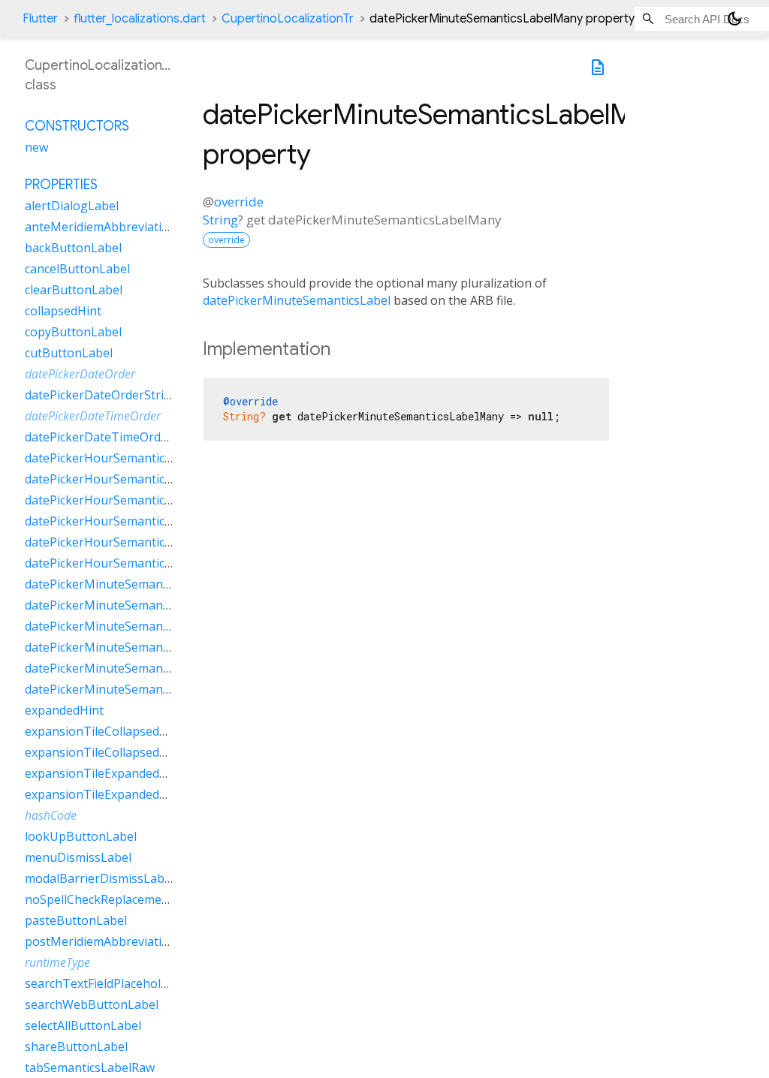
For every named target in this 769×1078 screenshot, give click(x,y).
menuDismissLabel (78, 857)
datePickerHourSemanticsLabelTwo (125, 542)
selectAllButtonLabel (83, 1025)
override (239, 201)
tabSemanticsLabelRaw (90, 1067)
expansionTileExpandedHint (104, 773)
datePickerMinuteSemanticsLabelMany (134, 605)
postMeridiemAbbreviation (100, 941)
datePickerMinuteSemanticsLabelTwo (131, 668)
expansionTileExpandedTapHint (115, 794)
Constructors (77, 126)
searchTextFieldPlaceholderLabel (117, 983)
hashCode (51, 815)
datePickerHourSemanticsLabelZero (126, 563)
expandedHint (64, 710)
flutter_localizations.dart (140, 18)
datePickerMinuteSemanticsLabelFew (129, 584)
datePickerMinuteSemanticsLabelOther (135, 647)
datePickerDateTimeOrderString (116, 437)
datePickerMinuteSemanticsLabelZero (132, 689)
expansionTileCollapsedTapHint (115, 752)
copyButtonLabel (73, 332)
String (220, 219)
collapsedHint (63, 311)
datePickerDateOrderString (102, 395)
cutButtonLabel (69, 353)
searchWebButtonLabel (91, 1004)
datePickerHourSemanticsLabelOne (125, 500)
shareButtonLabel (76, 1046)
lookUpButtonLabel (81, 836)
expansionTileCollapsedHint (104, 731)
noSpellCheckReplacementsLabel (117, 899)
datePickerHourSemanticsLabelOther (129, 521)
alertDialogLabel (72, 205)
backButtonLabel (73, 247)
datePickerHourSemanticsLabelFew (124, 458)
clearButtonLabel (73, 290)
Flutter (40, 18)
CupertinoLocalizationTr (288, 18)
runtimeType (57, 962)
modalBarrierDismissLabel (99, 878)
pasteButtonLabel (76, 920)
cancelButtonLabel (77, 268)
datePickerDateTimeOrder (93, 416)
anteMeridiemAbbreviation (100, 226)
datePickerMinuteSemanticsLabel (297, 300)
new (36, 147)
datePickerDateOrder (80, 374)
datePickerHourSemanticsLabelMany (129, 479)
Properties (61, 184)
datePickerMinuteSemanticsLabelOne (130, 626)
